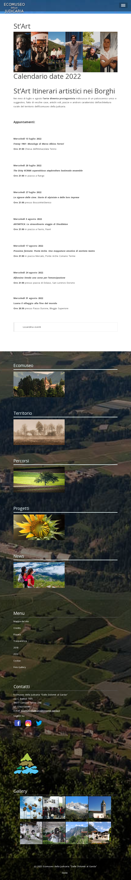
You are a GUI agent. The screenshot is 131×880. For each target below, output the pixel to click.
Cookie (17, 660)
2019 (15, 654)
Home (65, 872)
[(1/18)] (31, 808)
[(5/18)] (31, 834)
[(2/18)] (54, 808)
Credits (17, 627)
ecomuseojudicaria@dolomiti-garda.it (40, 710)
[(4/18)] (100, 808)
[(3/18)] (77, 808)
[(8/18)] (100, 834)
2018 (15, 647)
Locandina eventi (32, 326)
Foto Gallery (19, 667)
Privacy (17, 634)
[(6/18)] (54, 834)
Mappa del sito (21, 621)
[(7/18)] (77, 834)
